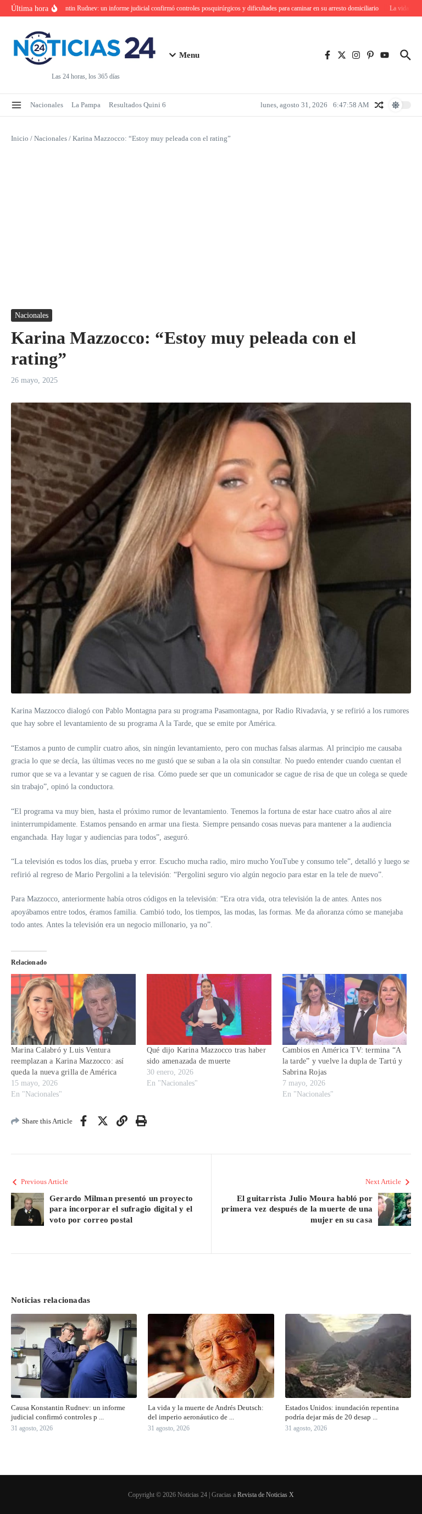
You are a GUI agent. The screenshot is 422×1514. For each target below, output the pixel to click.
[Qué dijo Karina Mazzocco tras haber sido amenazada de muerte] (209, 1009)
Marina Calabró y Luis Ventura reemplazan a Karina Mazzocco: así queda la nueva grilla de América (67, 1061)
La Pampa (86, 105)
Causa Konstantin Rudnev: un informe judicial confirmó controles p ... (68, 1412)
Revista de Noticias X (265, 1495)
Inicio (20, 138)
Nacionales (46, 105)
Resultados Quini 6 (137, 105)
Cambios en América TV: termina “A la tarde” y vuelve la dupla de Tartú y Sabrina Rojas (342, 1061)
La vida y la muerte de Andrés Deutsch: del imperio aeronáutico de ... (206, 1412)
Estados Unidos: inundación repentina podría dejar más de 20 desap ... (342, 1412)
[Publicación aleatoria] (379, 105)
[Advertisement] (211, 227)
